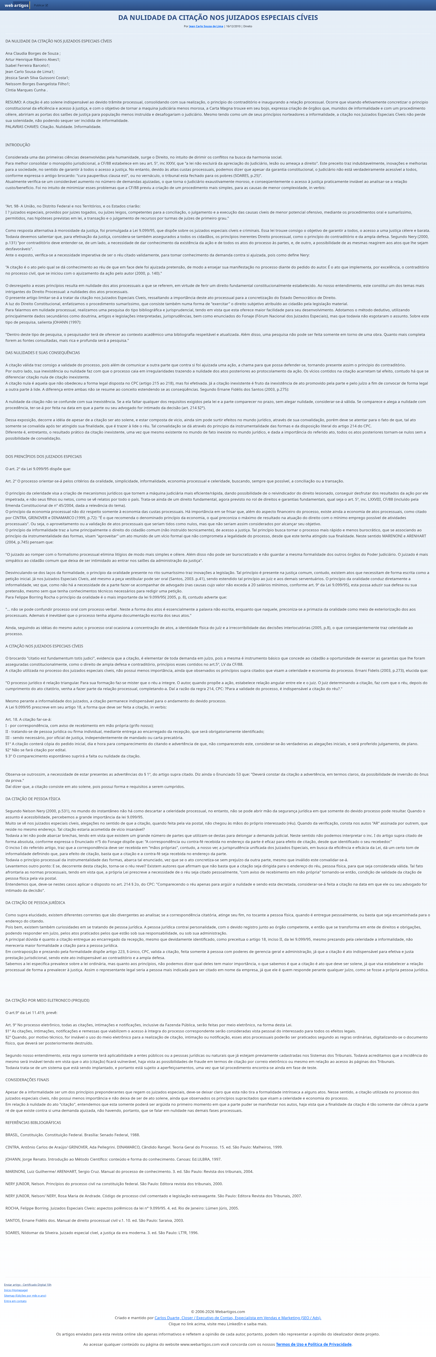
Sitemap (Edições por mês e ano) (25, 1296)
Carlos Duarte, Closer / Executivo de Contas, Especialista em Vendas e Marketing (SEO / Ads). (238, 1317)
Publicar (39, 5)
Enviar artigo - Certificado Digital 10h (27, 1285)
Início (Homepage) (16, 1290)
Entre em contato (15, 1301)
